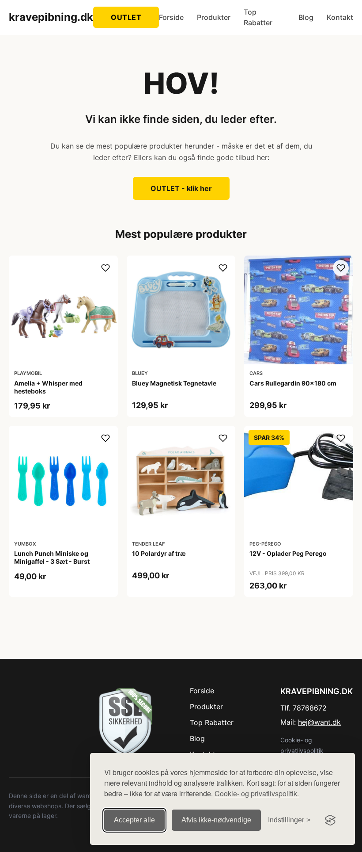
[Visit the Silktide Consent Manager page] (330, 820)
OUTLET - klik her (181, 188)
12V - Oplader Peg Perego (288, 553)
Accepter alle (134, 820)
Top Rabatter (258, 17)
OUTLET (126, 17)
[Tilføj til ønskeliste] (105, 268)
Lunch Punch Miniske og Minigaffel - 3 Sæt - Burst (52, 557)
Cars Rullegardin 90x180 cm (292, 383)
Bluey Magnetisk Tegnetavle (174, 383)
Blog (305, 17)
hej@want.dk (319, 722)
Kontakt (340, 17)
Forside (171, 17)
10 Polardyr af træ (159, 553)
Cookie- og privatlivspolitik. (257, 793)
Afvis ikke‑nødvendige (216, 820)
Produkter (213, 17)
